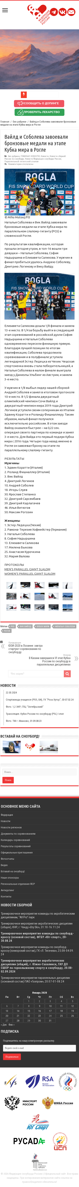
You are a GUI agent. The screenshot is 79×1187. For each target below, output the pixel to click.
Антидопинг (7, 890)
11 (61, 1006)
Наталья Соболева (65, 626)
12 (72, 1006)
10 (50, 1006)
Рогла (7, 631)
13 (7, 1010)
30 (39, 1020)
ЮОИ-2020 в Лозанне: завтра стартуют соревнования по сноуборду (26, 647)
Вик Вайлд (25, 626)
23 (39, 1015)
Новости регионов (11, 827)
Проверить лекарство (42, 112)
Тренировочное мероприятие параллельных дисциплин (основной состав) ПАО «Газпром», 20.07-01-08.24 (35, 979)
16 (39, 1010)
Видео (4, 865)
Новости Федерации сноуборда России (43, 159)
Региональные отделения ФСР (18, 883)
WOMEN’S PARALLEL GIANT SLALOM (29, 573)
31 (50, 1020)
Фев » (11, 1024)
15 (29, 1010)
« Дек (4, 1024)
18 (61, 1010)
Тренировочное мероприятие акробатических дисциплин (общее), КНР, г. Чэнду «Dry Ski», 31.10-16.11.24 (37, 925)
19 (72, 1010)
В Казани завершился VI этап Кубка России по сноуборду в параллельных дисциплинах (49, 660)
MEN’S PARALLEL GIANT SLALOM (27, 569)
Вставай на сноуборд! (13, 871)
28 (18, 1020)
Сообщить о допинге (41, 103)
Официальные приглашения (17, 852)
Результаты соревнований (16, 846)
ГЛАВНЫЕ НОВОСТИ (30, 156)
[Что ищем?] (67, 673)
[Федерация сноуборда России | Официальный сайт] (39, 14)
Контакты (6, 896)
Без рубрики (19, 121)
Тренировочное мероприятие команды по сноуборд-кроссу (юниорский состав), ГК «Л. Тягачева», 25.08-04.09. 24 (37, 950)
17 (50, 1010)
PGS (12, 626)
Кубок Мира (43, 626)
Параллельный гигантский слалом (21, 161)
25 (61, 1015)
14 (18, 1010)
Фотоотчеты (7, 858)
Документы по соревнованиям (18, 833)
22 (29, 1015)
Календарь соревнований (15, 839)
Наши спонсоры (10, 877)
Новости (45, 156)
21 (18, 1015)
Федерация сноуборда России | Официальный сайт (37, 1173)
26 (72, 1015)
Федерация (7, 814)
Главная (4, 121)
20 (7, 1015)
